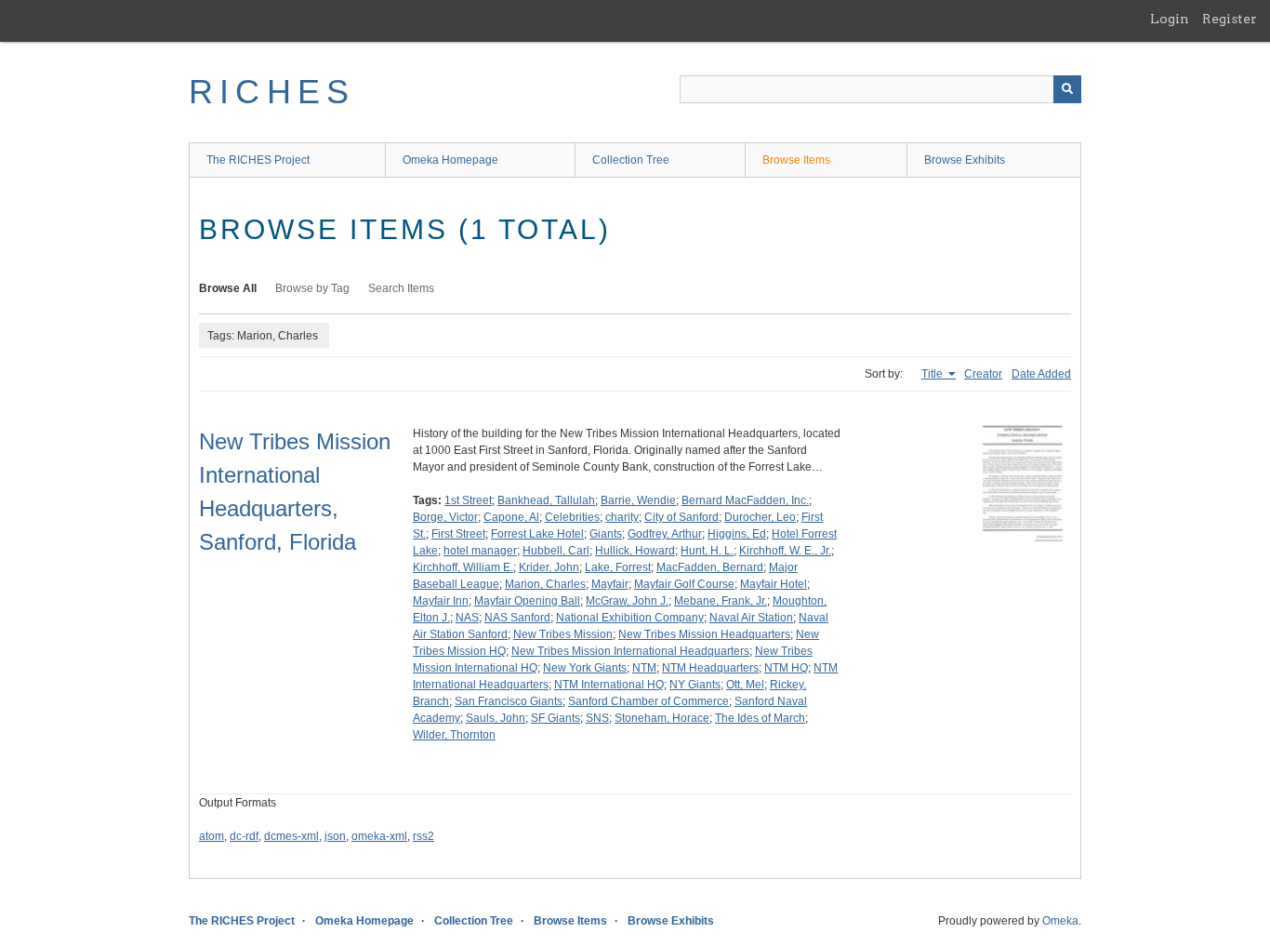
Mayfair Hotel (773, 584)
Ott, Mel (745, 684)
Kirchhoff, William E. (463, 567)
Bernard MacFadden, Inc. (745, 500)
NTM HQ (786, 667)
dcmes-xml (291, 836)
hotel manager (480, 550)
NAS (467, 617)
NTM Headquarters (710, 667)
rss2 (423, 836)
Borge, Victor (445, 517)
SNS (597, 718)
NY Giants (695, 684)
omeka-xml (379, 836)
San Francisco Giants (508, 701)
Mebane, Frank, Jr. (720, 600)
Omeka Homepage (450, 160)
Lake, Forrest (618, 567)
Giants (605, 533)
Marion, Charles (545, 584)
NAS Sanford (517, 617)
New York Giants (585, 667)
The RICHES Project (258, 160)
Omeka (1060, 920)
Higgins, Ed (737, 533)
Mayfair (609, 584)
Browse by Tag (312, 288)
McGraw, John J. (627, 600)
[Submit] (1067, 89)
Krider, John (549, 567)
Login (1169, 18)
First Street (458, 533)
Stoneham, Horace (662, 718)
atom (211, 836)
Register (1229, 18)
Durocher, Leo (760, 517)
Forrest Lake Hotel (537, 533)
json (335, 836)
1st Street (468, 500)
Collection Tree (630, 160)
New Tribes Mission (563, 634)
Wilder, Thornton (454, 734)
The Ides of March (760, 718)
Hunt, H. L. (707, 550)
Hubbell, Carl (556, 550)
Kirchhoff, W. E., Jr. (785, 550)
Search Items (401, 288)
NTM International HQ (609, 684)
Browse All (228, 288)
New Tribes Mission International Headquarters (630, 651)
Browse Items (796, 160)
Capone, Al (511, 517)
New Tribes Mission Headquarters (704, 634)
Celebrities (572, 517)
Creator (983, 373)
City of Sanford (681, 517)
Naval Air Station (751, 617)
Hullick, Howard (635, 550)
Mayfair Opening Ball (527, 600)
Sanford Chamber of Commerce (648, 701)
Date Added (1041, 373)
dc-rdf (244, 836)
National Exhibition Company (630, 617)
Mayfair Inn (441, 600)
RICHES (272, 92)
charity (622, 517)
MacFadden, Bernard (709, 567)
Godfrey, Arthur (665, 533)
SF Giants (555, 718)
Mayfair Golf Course (684, 584)
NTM (644, 667)
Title (933, 373)
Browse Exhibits (964, 160)
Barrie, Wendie (638, 500)
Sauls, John (495, 718)
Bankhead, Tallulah (546, 500)
